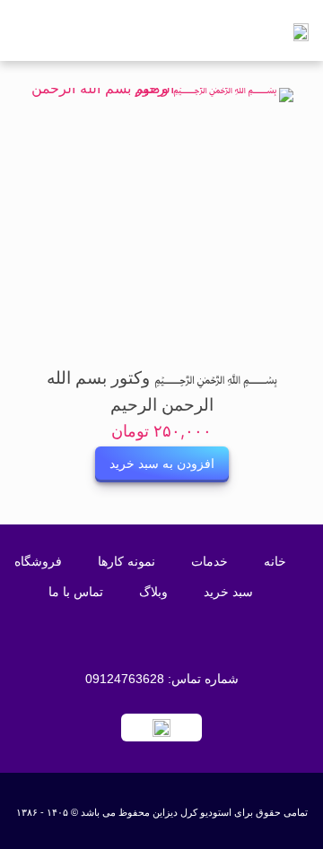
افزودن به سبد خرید (161, 464)
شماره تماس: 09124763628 (162, 678)
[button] (92, 31)
